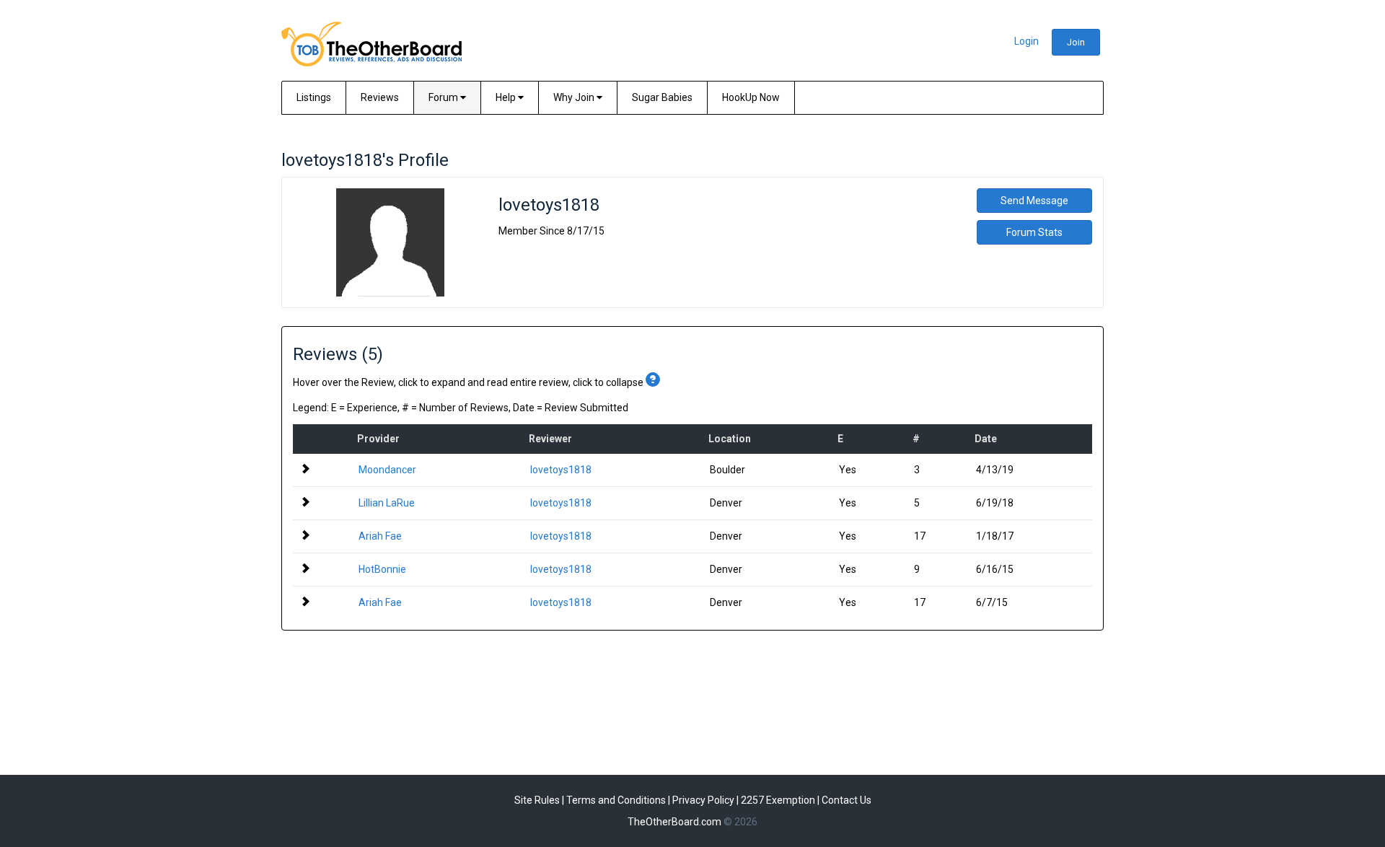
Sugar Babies (662, 97)
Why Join (575, 97)
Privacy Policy (703, 800)
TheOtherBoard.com (674, 822)
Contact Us (846, 800)
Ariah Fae (380, 536)
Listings (313, 97)
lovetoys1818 (561, 469)
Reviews (380, 97)
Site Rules (537, 800)
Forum (444, 97)
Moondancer (387, 469)
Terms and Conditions (616, 800)
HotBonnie (382, 569)
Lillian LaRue (387, 503)
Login (1026, 41)
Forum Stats (1034, 232)
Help (507, 97)
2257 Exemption (778, 800)
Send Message (1034, 200)
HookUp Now (751, 97)
